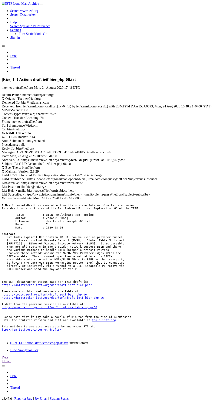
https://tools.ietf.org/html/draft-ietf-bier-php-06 (44, 294)
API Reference (40, 26)
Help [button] (13, 22)
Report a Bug (23, 398)
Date (13, 56)
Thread (15, 67)
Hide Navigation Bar (24, 350)
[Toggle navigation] (41, 4)
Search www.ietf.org (24, 11)
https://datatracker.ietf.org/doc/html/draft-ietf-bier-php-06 (53, 297)
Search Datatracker (23, 14)
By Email (41, 398)
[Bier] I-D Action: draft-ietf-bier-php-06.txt (39, 343)
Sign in (15, 37)
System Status (59, 398)
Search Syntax (20, 26)
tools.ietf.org (104, 320)
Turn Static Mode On (33, 34)
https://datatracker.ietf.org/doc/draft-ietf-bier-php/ (47, 285)
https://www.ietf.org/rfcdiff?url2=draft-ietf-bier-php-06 (49, 307)
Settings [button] (15, 30)
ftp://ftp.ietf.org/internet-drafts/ (31, 329)
